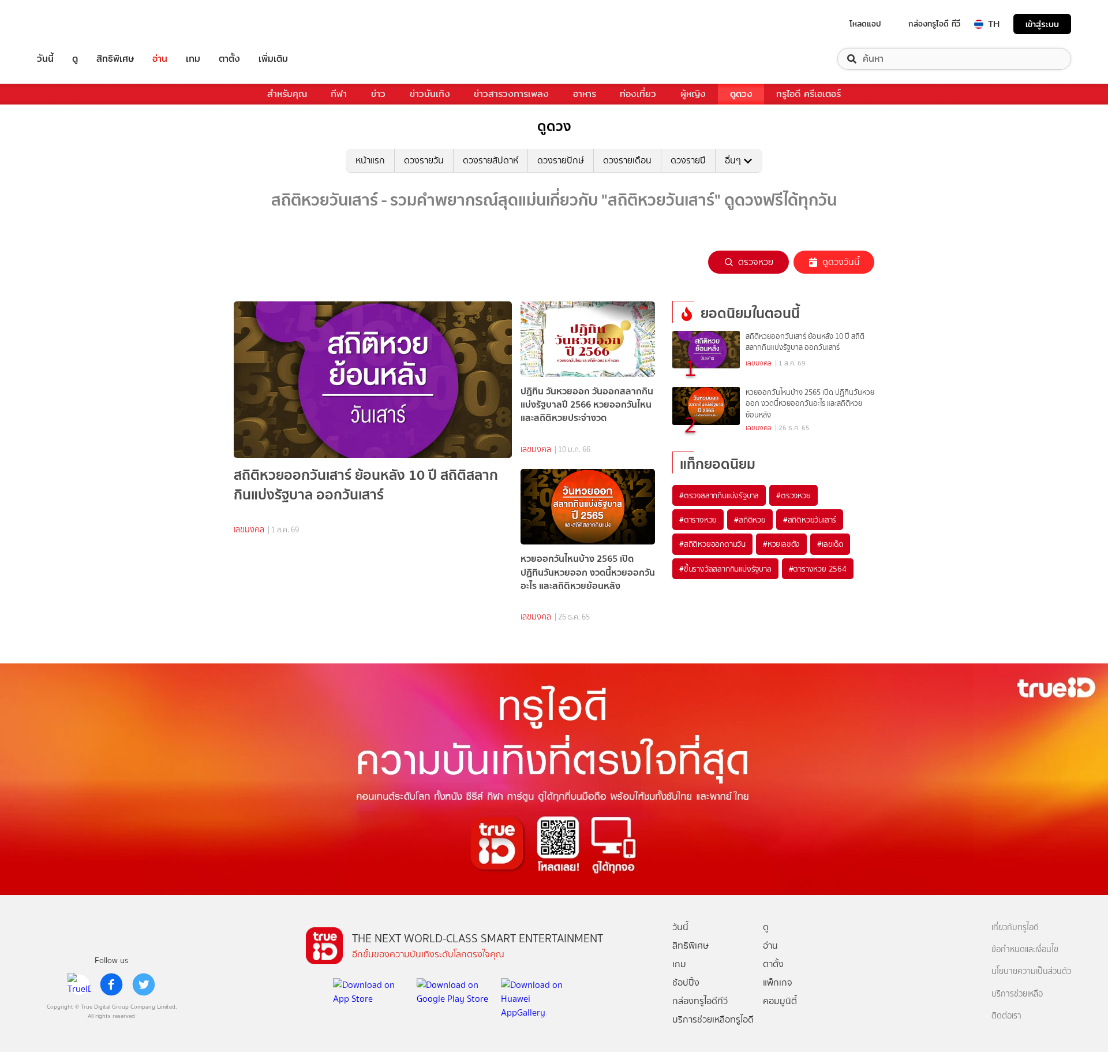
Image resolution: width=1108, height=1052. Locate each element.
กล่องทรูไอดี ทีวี (934, 23)
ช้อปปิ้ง (685, 982)
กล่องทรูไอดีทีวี (700, 1001)
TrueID (71, 24)
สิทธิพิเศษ (115, 59)
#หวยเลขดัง (781, 544)
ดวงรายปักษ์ (560, 160)
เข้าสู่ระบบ (1042, 24)
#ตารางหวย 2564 (818, 569)
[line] (79, 984)
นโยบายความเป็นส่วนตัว (1031, 971)
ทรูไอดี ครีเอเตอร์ (808, 94)
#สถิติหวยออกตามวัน (712, 544)
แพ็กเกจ (777, 982)
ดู (75, 59)
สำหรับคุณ (287, 94)
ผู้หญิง (693, 94)
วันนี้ (45, 59)
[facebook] (111, 984)
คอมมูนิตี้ (780, 1001)
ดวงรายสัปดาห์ (490, 160)
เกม (193, 59)
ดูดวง (741, 94)
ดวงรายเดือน (627, 160)
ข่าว (378, 94)
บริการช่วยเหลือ (1017, 994)
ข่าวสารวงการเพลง (511, 94)
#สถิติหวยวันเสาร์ (809, 519)
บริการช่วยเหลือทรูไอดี (713, 1019)
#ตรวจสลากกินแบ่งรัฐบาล (719, 495)
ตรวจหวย (755, 261)
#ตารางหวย (698, 519)
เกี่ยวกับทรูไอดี (1015, 928)
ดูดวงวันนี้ (841, 261)
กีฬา (339, 94)
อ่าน (159, 59)
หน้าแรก (370, 160)
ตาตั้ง (229, 59)
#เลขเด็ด (830, 544)
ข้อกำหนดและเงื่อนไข (1024, 949)
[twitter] (143, 984)
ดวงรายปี (688, 160)
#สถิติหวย (750, 519)
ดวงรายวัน (424, 160)
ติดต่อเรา (1006, 1016)
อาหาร (584, 94)
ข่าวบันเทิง (430, 94)
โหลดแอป (865, 23)
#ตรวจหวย (793, 495)
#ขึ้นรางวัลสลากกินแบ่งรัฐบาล (725, 569)
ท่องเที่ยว (638, 94)
